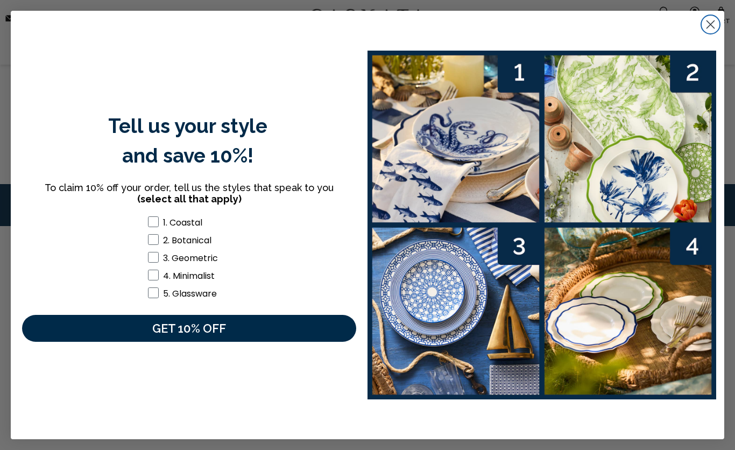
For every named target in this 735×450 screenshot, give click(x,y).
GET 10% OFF (189, 328)
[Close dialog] (710, 24)
